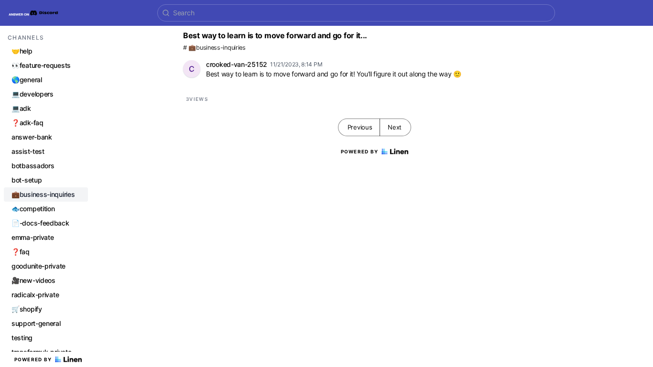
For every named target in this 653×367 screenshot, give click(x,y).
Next (395, 127)
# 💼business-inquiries (214, 47)
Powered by (33, 359)
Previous (360, 127)
